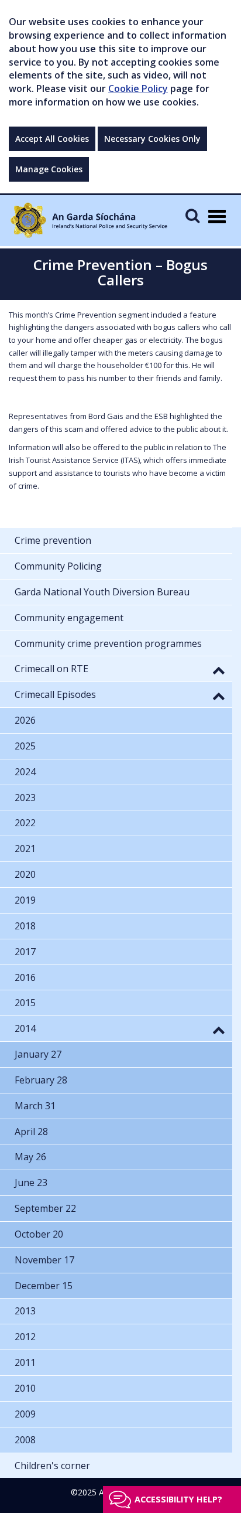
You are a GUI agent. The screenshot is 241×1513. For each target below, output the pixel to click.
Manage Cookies (48, 169)
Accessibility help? (178, 1499)
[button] (218, 669)
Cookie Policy (138, 88)
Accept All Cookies (52, 138)
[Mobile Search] (192, 215)
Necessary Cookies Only (152, 138)
